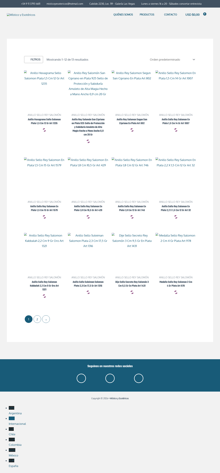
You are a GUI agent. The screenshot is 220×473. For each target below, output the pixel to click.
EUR (13, 463)
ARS (15, 410)
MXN (13, 452)
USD (17, 421)
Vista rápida (44, 107)
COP (15, 442)
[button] (155, 14)
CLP (12, 431)
